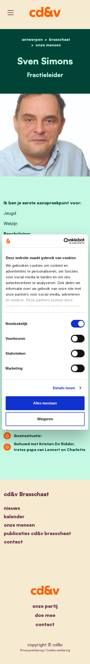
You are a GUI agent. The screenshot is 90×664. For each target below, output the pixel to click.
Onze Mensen (48, 45)
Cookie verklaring (58, 650)
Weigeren (45, 419)
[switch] (77, 338)
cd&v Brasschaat (26, 494)
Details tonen (64, 388)
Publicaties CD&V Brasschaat (37, 533)
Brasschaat (59, 39)
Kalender (14, 516)
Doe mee (45, 615)
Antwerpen (32, 39)
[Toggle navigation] (10, 13)
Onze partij (45, 606)
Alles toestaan (45, 403)
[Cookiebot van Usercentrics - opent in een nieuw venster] (64, 241)
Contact (13, 542)
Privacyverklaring (32, 650)
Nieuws (12, 508)
